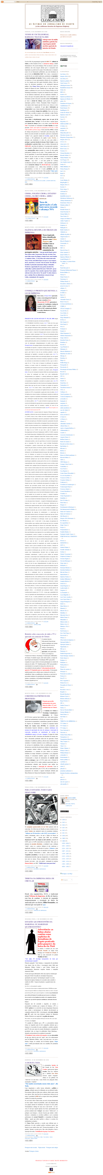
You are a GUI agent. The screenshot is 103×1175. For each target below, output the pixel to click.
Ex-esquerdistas (64, 523)
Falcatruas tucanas (65, 135)
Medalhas (62, 613)
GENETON (63, 543)
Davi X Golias (64, 500)
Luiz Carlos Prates (65, 599)
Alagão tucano (64, 236)
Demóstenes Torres (65, 203)
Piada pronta (63, 665)
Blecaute (62, 448)
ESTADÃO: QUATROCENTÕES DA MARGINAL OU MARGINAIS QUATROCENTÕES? (38, 924)
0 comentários (30, 684)
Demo (61, 245)
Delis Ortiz (63, 502)
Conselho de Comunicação (67, 484)
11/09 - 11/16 (65, 861)
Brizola (62, 453)
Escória (62, 187)
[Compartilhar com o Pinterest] (32, 184)
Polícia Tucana (64, 169)
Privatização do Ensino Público (68, 369)
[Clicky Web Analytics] (51, 1172)
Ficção (62, 527)
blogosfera (63, 121)
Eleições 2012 (64, 184)
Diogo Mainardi (64, 317)
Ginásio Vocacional (65, 554)
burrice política (64, 759)
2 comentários (30, 1049)
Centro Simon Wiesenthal (66, 473)
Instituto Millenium (65, 579)
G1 (61, 178)
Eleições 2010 (64, 76)
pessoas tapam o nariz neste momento (52, 1160)
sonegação (63, 290)
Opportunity (63, 646)
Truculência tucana (65, 387)
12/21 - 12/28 (65, 846)
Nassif (62, 628)
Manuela (62, 608)
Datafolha (62, 498)
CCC (61, 175)
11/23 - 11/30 (65, 856)
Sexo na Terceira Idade (66, 710)
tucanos (46, 1137)
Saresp (62, 274)
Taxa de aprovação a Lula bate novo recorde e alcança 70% (48, 206)
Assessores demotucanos (66, 435)
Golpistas (62, 225)
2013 (63, 827)
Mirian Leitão (63, 622)
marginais (43, 869)
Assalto (62, 432)
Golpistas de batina (65, 556)
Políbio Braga (63, 362)
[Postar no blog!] (27, 184)
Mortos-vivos (63, 624)
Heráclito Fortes (64, 340)
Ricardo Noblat (64, 155)
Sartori (62, 378)
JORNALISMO (37, 624)
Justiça (62, 164)
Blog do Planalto (64, 241)
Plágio (62, 360)
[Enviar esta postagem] (36, 179)
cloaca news (63, 144)
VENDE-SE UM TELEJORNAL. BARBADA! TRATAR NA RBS (37, 35)
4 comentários (30, 281)
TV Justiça (63, 728)
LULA (62, 142)
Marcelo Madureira (65, 351)
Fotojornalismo (64, 529)
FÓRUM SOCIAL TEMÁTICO (68, 536)
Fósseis (62, 540)
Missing (62, 356)
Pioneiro (62, 667)
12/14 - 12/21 (65, 848)
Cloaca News (71, 798)
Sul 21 (62, 171)
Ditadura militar (64, 205)
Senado (62, 380)
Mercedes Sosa (64, 615)
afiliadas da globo (39, 180)
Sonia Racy (63, 383)
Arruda (62, 239)
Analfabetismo (64, 105)
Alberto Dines (64, 426)
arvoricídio (63, 399)
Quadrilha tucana (64, 196)
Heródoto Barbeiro (65, 570)
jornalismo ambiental (65, 771)
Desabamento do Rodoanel (67, 507)
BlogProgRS (63, 182)
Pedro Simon (63, 658)
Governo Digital (64, 558)
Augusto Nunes (64, 437)
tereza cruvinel (64, 414)
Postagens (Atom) (34, 1151)
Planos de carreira (64, 669)
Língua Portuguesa (65, 601)
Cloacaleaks (63, 243)
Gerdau (62, 552)
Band (61, 173)
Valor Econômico (64, 394)
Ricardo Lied (63, 374)
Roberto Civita (64, 696)
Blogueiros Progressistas (66, 137)
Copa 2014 (63, 315)
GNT (61, 545)
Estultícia (62, 193)
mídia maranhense (65, 408)
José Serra (63, 74)
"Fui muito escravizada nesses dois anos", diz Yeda (41, 1084)
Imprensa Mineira (64, 257)
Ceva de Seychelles (65, 475)
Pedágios (62, 660)
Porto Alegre (63, 189)
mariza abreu (63, 405)
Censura (62, 151)
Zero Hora (34, 1138)
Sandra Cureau (64, 705)
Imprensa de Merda (65, 99)
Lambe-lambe (63, 588)
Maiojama (62, 349)
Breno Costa (63, 301)
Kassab (62, 344)
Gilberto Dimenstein (65, 335)
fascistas (37, 1137)
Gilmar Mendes (64, 157)
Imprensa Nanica (64, 577)
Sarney (62, 707)
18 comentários (30, 218)
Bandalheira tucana (65, 87)
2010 (63, 835)
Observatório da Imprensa (66, 640)
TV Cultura (63, 723)
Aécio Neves (63, 146)
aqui (44, 904)
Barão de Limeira (64, 441)
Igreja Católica (64, 254)
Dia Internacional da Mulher (67, 509)
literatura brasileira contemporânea (69, 773)
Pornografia (63, 365)
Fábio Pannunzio (64, 333)
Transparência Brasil (65, 739)
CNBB (62, 306)
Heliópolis (63, 565)
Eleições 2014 (64, 139)
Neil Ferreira (63, 631)
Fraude (62, 331)
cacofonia (62, 762)
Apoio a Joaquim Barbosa (67, 428)
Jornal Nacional (64, 212)
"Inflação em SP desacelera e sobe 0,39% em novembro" (40, 833)
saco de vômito (64, 410)
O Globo (62, 126)
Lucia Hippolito (64, 595)
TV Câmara (63, 725)
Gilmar (62, 207)
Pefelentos (63, 662)
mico (61, 777)
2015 (63, 822)
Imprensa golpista (64, 81)
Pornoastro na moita (65, 674)
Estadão (36, 869)
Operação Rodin (64, 642)
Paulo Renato (63, 108)
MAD (61, 604)
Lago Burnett (63, 347)
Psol (61, 687)
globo (61, 101)
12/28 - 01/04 (65, 843)
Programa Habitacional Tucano (68, 270)
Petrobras (62, 358)
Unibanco (62, 392)
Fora (61, 326)
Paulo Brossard (64, 268)
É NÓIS (62, 292)
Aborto (62, 421)
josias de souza (64, 286)
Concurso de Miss (65, 478)
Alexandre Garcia (64, 299)
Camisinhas (63, 466)
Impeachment (63, 574)
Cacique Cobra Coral (65, 464)
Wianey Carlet (64, 750)
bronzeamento (64, 757)
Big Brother (63, 446)
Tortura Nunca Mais (65, 734)
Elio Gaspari (63, 322)
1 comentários (30, 908)
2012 (63, 830)
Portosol (62, 676)
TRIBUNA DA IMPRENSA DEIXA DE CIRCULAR (39, 879)
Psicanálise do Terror (65, 685)
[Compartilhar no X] (29, 184)
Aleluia (62, 297)
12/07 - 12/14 (65, 851)
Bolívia (62, 450)
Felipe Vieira (63, 525)
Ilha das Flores (64, 572)
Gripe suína (63, 563)
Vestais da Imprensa (65, 396)
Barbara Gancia (64, 439)
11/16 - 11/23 (65, 859)
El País (62, 320)
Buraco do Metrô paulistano (67, 455)
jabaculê (62, 768)
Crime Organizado (65, 496)
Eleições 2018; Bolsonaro (66, 518)
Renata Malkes (64, 272)
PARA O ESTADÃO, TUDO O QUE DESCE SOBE (38, 791)
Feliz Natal (63, 324)
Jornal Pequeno (64, 586)
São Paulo (63, 716)
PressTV (62, 678)
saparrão (62, 412)
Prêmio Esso (63, 683)
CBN (61, 459)
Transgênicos (63, 737)
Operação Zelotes (64, 644)
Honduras (62, 342)
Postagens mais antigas (52, 1147)
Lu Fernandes (63, 592)
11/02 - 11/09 (65, 864)
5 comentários (30, 179)
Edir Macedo (63, 516)
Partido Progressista (65, 653)
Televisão (62, 732)
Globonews (63, 223)
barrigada (62, 401)
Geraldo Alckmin (64, 549)
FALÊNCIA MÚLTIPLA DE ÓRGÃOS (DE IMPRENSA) (41, 231)
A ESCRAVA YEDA (32, 1062)
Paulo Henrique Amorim (66, 655)
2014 (63, 825)
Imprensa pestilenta (65, 96)
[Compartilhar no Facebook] (30, 184)
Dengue (62, 505)
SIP (61, 703)
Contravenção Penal (65, 487)
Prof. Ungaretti (64, 680)
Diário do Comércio (65, 511)
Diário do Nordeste (65, 514)
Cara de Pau (63, 311)
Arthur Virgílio (64, 221)
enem (61, 766)
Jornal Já (62, 583)
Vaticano (62, 744)
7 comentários (30, 867)
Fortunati (62, 329)
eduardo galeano (64, 764)
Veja (61, 119)
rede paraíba (63, 784)
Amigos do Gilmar (65, 218)
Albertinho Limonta (65, 423)
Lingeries (62, 590)
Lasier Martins (51, 180)
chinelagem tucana (65, 85)
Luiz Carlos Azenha (65, 597)
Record (62, 371)
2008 (63, 841)
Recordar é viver (64, 689)
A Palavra (62, 419)
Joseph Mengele (64, 259)
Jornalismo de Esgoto (65, 103)
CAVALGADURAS (65, 304)
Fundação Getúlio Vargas (66, 534)
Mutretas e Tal (64, 626)
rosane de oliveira (64, 112)
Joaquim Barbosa (64, 581)
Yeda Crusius (63, 83)
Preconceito (63, 367)
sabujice (62, 288)
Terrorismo (63, 279)
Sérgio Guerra (64, 277)
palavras (62, 779)
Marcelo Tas (63, 610)
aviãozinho (63, 755)
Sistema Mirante (64, 712)
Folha (61, 90)
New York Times (64, 633)
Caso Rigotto (63, 471)
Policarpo (62, 671)
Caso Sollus (63, 313)
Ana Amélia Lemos (65, 162)
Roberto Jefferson (64, 698)
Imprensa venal (64, 115)
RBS (26, 182)
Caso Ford (63, 469)
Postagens (65, 880)
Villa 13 (62, 746)
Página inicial (41, 1147)
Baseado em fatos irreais (66, 444)
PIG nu (62, 649)
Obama (62, 637)
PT (61, 265)
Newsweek (63, 635)
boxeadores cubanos (65, 283)
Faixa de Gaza (64, 250)
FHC (61, 248)
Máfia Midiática (64, 166)
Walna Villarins (64, 748)
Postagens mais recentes (31, 1147)
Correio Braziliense (65, 491)
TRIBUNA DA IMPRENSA (40, 910)
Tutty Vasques (64, 741)
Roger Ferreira (64, 701)
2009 (63, 838)
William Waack (64, 281)
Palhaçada (63, 227)
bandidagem (63, 110)
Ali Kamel (63, 191)
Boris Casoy (63, 148)
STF (61, 376)
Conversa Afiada (64, 489)
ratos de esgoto (64, 782)
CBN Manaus (63, 462)
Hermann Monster (65, 567)
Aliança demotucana (65, 200)
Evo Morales (63, 520)
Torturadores (63, 385)
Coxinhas (62, 493)
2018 (63, 819)
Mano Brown (63, 606)
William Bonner (64, 753)
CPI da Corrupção (65, 308)
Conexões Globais (65, 480)
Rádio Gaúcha (64, 230)
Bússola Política (64, 457)
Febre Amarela (64, 252)
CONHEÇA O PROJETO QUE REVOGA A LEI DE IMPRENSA (41, 291)
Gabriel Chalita (64, 547)
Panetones (63, 651)
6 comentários (30, 778)
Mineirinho (63, 619)
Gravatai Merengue (65, 561)
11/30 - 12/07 (65, 853)
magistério (63, 128)
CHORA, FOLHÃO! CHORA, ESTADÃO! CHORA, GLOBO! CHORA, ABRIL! (40, 194)
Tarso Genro (63, 216)
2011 (63, 833)
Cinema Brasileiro (65, 153)
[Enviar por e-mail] (25, 184)
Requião (62, 692)
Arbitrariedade (64, 430)
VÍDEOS (62, 232)
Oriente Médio (64, 214)
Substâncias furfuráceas (66, 198)
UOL (61, 390)
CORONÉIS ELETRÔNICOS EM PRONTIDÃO (37, 697)
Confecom (63, 482)
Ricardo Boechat (64, 694)
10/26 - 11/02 (65, 866)
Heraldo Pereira (64, 209)
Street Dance (63, 714)
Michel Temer (63, 617)
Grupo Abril (63, 338)
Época (62, 295)
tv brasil (62, 417)
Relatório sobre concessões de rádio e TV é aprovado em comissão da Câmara (40, 635)
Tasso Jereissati (64, 730)
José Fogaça (63, 160)
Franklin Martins (64, 532)
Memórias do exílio (65, 353)
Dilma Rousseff (64, 133)
